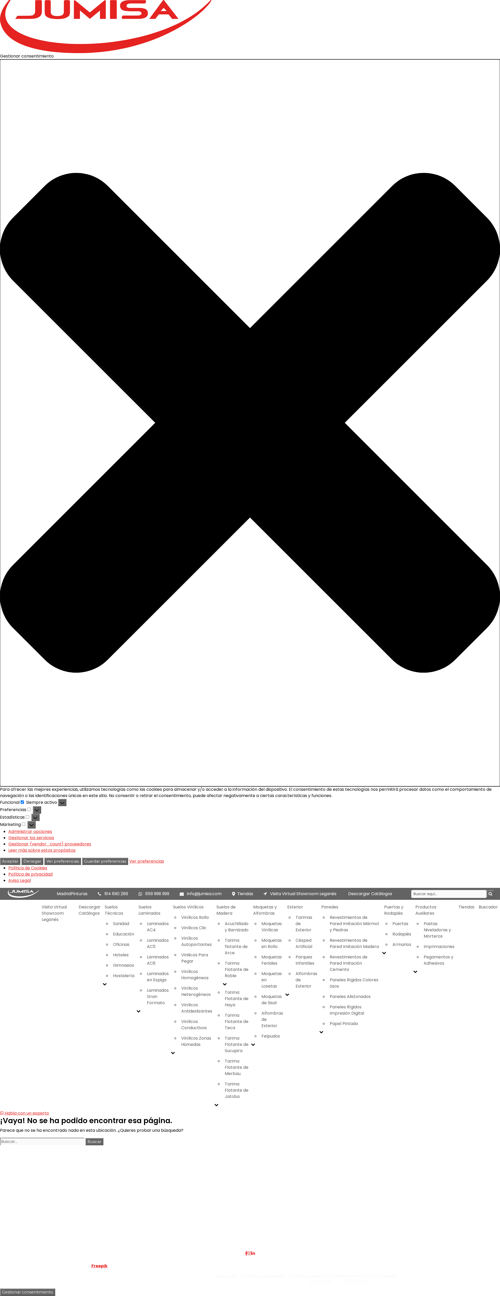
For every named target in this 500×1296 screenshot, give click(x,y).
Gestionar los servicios (31, 838)
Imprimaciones (439, 947)
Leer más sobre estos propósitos (42, 850)
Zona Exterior (197, 1237)
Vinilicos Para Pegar (194, 958)
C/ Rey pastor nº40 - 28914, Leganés (415, 1199)
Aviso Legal (19, 880)
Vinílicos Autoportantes (196, 941)
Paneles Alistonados (350, 997)
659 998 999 (157, 894)
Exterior (295, 907)
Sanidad (121, 924)
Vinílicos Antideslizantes (196, 1008)
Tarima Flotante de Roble (236, 969)
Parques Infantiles (305, 960)
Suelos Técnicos (114, 910)
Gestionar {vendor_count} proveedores (49, 844)
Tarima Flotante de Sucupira (236, 1044)
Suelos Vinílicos (188, 907)
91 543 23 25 (321, 1281)
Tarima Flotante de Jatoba (236, 1090)
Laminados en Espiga (158, 977)
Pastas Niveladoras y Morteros (437, 930)
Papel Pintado (344, 1024)
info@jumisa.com (204, 894)
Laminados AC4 (158, 927)
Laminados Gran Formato (158, 996)
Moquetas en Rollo (271, 943)
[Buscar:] (42, 1142)
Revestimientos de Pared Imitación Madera (354, 943)
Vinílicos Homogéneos (195, 975)
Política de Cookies (27, 868)
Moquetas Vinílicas (271, 927)
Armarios (401, 944)
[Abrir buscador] (490, 894)
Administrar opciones (30, 832)
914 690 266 (116, 894)
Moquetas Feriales (271, 960)
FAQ (105, 1199)
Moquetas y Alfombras (265, 910)
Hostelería (123, 976)
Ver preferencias (62, 861)
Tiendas (245, 894)
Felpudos (270, 1036)
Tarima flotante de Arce (236, 946)
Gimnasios (123, 965)
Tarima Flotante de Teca (236, 1021)
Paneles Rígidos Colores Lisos (354, 983)
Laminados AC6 (158, 960)
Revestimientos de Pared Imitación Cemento (348, 963)
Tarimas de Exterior (304, 923)
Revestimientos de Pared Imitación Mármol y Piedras (354, 923)
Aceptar (10, 861)
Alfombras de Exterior (272, 1019)
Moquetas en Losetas (271, 980)
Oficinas (121, 944)
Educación (123, 934)
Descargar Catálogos (370, 894)
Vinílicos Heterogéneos (196, 991)
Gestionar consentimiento (27, 1291)
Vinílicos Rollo (195, 917)
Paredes (329, 907)
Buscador (488, 907)
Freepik (99, 1266)
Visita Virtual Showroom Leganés (302, 894)
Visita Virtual (113, 1206)
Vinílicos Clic (194, 928)
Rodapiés (401, 934)
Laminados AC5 (158, 943)
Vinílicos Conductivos (194, 1025)
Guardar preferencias (105, 861)
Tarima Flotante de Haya (236, 998)
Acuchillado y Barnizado (236, 927)
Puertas (400, 924)
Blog (105, 1224)
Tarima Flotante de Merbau (236, 1067)
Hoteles (121, 955)
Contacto (111, 1218)
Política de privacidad (30, 874)
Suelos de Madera (226, 910)
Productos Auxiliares (425, 910)
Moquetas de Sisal (271, 1000)
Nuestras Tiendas (118, 1212)
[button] (250, 422)
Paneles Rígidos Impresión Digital (347, 1010)
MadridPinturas (72, 894)
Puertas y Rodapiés (393, 910)
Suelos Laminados (149, 910)
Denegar (32, 861)
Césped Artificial (304, 943)
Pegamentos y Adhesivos (438, 960)
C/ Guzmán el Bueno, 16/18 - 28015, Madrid (420, 1206)
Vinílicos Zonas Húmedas (196, 1041)
